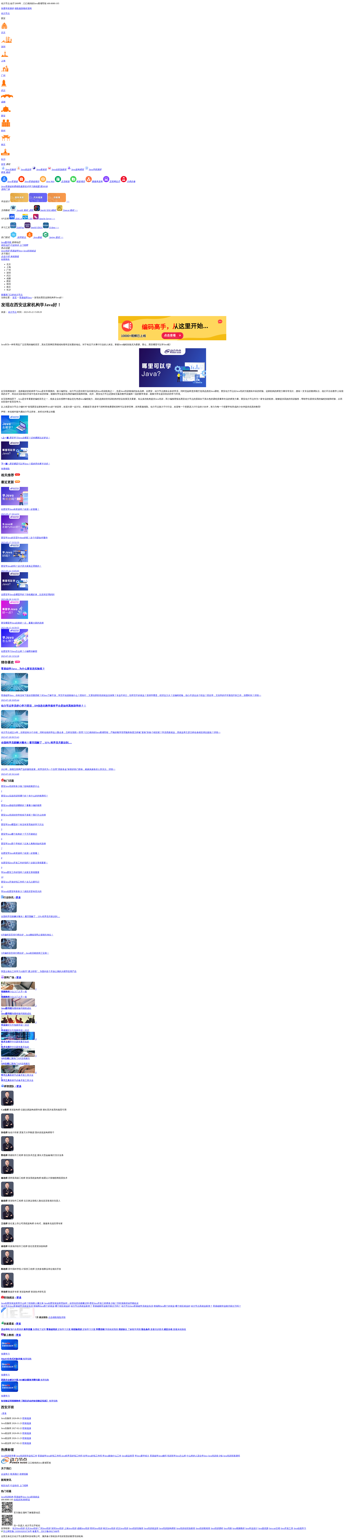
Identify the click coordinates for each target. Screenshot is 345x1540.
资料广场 (5, 189)
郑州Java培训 (96, 1528)
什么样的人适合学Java (197, 1456)
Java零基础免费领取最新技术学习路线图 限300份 (24, 186)
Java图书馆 (6, 242)
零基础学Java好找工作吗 (49, 1456)
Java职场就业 (29, 251)
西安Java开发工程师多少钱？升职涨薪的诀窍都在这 (114, 1303)
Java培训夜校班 (203, 1528)
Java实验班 (10, 169)
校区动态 (5, 245)
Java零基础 (12, 181)
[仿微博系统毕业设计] (57, 201)
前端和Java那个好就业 (43, 1306)
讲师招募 (23, 1474)
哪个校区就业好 (62, 1306)
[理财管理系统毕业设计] (19, 201)
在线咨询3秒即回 (22, 1500)
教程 (8, 172)
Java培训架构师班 (167, 1528)
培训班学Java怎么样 (176, 1456)
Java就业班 (26, 169)
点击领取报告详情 (56, 1317)
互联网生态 (114, 181)
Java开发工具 (287, 1528)
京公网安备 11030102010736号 (17, 1531)
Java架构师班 (77, 169)
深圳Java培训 (57, 1528)
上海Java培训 (70, 1528)
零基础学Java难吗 (158, 1456)
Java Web (50, 181)
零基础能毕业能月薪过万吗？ (107, 1306)
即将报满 (26, 1418)
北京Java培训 (31, 1528)
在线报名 (5, 259)
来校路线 (14, 256)
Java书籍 (228, 1528)
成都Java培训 (83, 1528)
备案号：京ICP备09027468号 (45, 1531)
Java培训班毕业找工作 (26, 1456)
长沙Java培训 (18, 1528)
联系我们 (14, 1474)
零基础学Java (16, 251)
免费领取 (5, 469)
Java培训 (5, 251)
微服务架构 (97, 181)
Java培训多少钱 (215, 1456)
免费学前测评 (7, 8)
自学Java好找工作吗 (92, 1456)
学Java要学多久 (142, 1456)
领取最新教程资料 (23, 8)
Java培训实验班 (136, 1528)
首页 (3, 164)
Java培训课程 (217, 1528)
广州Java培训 (44, 1528)
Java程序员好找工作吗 (71, 1456)
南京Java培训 (109, 1528)
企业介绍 (5, 256)
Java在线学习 (300, 1528)
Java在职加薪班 (59, 169)
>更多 (17, 897)
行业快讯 (14, 245)
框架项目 (80, 181)
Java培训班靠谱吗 (231, 1456)
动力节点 (5, 13)
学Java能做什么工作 (111, 1456)
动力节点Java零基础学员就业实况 (17, 1306)
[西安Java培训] (14, 1463)
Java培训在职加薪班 (185, 1528)
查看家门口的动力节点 (12, 295)
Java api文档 (274, 1528)
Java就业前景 (128, 1456)
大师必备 (131, 181)
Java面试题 (263, 1528)
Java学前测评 (95, 169)
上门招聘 (23, 245)
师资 (3, 172)
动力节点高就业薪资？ (81, 1306)
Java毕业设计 (251, 1528)
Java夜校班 (41, 169)
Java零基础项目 (32, 181)
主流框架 (65, 181)
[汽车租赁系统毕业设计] (38, 201)
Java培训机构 (7, 1497)
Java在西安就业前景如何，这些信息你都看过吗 (66, 1303)
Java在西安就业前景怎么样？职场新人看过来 (22, 1303)
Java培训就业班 (151, 1528)
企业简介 (5, 1474)
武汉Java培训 (122, 1528)
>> (67, 201)
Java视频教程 (238, 1528)
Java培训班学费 (8, 1456)
